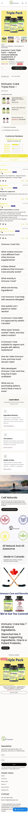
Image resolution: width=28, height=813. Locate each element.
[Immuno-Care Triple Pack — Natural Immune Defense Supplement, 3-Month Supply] (14, 671)
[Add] (24, 103)
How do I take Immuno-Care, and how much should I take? (12, 359)
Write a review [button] (14, 156)
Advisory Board (5, 787)
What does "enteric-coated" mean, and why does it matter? (12, 333)
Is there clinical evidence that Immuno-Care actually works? (12, 269)
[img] (3, 170)
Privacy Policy (4, 768)
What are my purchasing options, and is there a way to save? (11, 387)
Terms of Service (13, 768)
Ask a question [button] (14, 160)
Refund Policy (4, 781)
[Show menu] (2, 3)
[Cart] (25, 3)
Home (2, 44)
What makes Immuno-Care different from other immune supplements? (12, 256)
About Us (3, 784)
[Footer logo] (7, 739)
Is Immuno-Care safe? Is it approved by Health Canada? (12, 321)
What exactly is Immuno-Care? (8, 279)
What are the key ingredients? (9, 289)
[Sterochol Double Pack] (6, 120)
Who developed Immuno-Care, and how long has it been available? (12, 372)
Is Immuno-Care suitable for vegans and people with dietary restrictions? (12, 346)
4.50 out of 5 (18, 139)
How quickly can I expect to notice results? (9, 309)
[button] (5, 62)
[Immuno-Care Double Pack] (6, 110)
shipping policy (5, 790)
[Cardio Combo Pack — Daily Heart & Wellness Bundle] (6, 100)
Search (3, 776)
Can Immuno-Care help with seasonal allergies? (12, 298)
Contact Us (4, 778)
